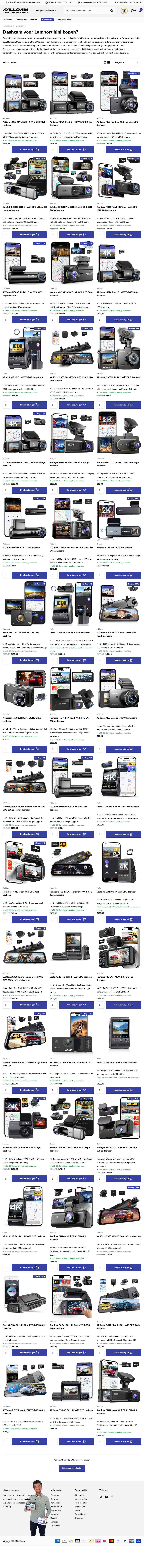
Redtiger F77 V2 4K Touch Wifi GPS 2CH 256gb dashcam (70, 719)
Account (78, 1510)
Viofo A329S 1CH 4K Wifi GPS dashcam (117, 1062)
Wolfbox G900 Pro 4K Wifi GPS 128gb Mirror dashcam (71, 379)
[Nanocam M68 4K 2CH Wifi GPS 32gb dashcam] (25, 1118)
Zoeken (111, 10)
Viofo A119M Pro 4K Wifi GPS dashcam (116, 891)
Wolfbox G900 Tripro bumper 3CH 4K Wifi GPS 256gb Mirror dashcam (24, 808)
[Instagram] (100, 1497)
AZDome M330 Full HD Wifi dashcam (21, 547)
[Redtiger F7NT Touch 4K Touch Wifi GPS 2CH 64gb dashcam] (119, 177)
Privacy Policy (81, 1503)
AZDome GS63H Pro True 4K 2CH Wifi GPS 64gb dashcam (71, 549)
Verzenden (55, 1503)
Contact (54, 1522)
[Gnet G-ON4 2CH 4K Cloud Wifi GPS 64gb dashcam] (25, 1295)
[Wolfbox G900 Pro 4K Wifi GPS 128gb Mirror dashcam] (72, 348)
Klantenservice (121, 2)
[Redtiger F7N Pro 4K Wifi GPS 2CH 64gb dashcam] (119, 1381)
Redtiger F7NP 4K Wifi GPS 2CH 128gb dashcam (69, 464)
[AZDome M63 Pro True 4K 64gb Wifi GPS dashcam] (119, 92)
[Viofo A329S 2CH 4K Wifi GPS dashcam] (25, 348)
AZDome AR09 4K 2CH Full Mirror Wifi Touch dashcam (116, 634)
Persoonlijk (81, 1490)
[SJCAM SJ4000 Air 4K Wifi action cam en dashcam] (72, 1033)
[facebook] (112, 1497)
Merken (33, 19)
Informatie (56, 1490)
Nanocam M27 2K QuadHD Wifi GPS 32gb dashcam (118, 464)
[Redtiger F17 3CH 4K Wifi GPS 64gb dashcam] (119, 947)
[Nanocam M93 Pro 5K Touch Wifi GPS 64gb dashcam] (72, 263)
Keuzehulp (55, 1525)
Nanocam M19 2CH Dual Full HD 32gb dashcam (22, 719)
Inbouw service (64, 19)
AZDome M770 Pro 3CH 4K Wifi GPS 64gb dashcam (71, 124)
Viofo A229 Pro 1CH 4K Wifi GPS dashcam (24, 1236)
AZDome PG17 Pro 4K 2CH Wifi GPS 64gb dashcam (24, 1412)
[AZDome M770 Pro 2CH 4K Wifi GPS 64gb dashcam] (25, 92)
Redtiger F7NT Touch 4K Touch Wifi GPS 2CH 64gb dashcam (117, 209)
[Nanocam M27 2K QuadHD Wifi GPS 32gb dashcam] (119, 433)
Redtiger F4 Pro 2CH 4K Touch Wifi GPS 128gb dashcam (70, 1327)
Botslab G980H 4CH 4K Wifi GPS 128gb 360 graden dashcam (25, 209)
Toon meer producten (72, 1468)
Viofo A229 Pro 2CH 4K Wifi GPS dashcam (118, 806)
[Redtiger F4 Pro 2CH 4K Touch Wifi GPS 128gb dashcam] (72, 1295)
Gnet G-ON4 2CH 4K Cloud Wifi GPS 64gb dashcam (24, 1327)
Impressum (80, 1506)
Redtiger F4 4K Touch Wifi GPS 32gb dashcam (21, 893)
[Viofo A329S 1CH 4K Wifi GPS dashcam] (119, 1033)
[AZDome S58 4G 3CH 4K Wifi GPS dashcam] (72, 1381)
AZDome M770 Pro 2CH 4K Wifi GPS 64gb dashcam (24, 124)
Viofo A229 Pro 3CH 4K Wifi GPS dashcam (71, 976)
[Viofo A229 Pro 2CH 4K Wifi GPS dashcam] (119, 777)
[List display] (108, 62)
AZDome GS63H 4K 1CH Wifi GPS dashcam (118, 377)
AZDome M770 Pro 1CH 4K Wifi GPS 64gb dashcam (118, 294)
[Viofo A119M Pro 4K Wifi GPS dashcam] (119, 862)
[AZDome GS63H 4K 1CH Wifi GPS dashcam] (119, 348)
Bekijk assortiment (45, 10)
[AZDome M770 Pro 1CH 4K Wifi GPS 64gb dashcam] (119, 263)
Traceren (79, 1518)
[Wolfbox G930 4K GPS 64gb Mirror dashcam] (119, 1207)
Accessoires (21, 19)
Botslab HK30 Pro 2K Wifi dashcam (114, 547)
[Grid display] (105, 62)
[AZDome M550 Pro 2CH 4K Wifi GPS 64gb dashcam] (25, 433)
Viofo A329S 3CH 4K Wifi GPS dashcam (70, 632)
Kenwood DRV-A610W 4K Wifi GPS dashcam (21, 634)
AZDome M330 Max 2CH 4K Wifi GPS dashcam (68, 808)
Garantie (54, 1499)
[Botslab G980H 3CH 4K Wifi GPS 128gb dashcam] (72, 1118)
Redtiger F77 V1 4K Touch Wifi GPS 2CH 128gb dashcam (117, 1149)
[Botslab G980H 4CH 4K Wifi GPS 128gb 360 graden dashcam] (25, 177)
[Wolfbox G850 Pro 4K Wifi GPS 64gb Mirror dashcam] (25, 1033)
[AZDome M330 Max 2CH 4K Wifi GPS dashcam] (72, 777)
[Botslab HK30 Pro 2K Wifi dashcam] (119, 518)
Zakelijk (53, 1518)
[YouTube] (106, 1497)
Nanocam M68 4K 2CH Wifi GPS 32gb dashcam (21, 1149)
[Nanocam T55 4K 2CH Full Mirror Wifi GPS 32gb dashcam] (72, 862)
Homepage (7, 26)
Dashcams (7, 19)
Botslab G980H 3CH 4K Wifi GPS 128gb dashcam (70, 1149)
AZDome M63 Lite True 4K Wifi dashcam (117, 717)
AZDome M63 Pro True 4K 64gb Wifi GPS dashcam (117, 124)
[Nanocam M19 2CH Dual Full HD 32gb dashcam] (25, 688)
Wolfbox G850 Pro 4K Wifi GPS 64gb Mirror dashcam (25, 1064)
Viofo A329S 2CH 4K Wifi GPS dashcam (23, 377)
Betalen (54, 1514)
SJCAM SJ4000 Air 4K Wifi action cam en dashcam (70, 1064)
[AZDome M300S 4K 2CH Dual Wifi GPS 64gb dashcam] (25, 263)
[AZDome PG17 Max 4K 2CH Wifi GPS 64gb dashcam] (119, 1295)
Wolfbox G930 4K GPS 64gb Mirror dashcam (119, 1236)
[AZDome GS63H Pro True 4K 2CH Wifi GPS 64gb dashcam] (72, 518)
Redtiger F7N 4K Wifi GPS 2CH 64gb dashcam (68, 1238)
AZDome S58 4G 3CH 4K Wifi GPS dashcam (71, 1410)
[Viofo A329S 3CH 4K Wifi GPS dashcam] (72, 603)
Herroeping (55, 1510)
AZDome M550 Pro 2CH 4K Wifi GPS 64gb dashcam (24, 464)
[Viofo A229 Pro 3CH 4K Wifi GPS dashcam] (72, 947)
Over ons (54, 1495)
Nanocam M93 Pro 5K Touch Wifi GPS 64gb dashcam (71, 294)
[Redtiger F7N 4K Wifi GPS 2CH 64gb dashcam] (72, 1207)
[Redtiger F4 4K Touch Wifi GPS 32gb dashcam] (25, 862)
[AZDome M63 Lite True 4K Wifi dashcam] (119, 688)
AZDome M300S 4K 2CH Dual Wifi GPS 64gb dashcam (22, 294)
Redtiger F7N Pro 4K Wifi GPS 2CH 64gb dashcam (117, 1412)
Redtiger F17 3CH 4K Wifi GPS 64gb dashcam (115, 978)
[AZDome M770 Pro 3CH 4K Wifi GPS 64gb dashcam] (72, 92)
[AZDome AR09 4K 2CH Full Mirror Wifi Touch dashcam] (119, 603)
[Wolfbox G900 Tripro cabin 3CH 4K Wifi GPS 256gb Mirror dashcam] (25, 947)
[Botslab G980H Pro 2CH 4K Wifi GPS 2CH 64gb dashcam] (72, 177)
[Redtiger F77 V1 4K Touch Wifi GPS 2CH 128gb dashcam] (119, 1118)
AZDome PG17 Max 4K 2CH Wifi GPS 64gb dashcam (118, 1327)
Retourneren (56, 1506)
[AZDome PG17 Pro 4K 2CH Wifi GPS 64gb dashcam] (25, 1381)
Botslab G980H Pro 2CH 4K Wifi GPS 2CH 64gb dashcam (71, 209)
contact (12, 1495)
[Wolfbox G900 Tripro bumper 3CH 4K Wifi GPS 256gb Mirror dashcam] (25, 777)
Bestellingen (80, 1514)
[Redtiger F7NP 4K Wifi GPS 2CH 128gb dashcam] (72, 433)
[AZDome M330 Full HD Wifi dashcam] (25, 518)
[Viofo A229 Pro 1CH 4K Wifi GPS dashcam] (25, 1207)
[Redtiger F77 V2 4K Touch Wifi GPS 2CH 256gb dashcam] (72, 688)
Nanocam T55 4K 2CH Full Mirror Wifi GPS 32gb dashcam (71, 893)
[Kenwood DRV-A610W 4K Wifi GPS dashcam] (25, 603)
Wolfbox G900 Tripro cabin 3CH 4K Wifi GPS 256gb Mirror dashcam (23, 978)
